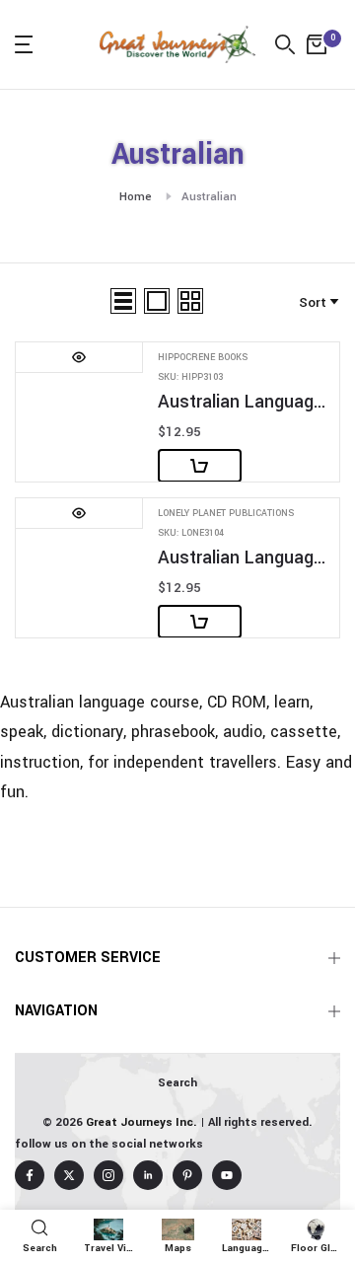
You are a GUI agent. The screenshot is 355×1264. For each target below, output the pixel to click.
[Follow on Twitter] (69, 1175)
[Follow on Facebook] (29, 1175)
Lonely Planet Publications (226, 513)
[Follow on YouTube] (227, 1175)
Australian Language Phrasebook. (244, 558)
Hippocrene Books (203, 357)
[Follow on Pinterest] (187, 1175)
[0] (316, 44)
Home (135, 196)
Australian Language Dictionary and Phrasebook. (244, 402)
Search (177, 1083)
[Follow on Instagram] (108, 1175)
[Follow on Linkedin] (148, 1175)
